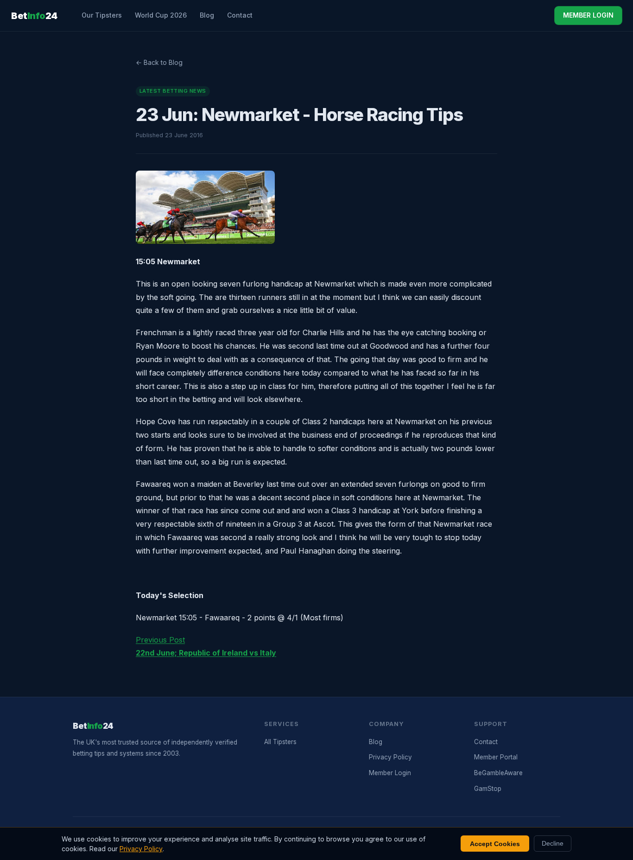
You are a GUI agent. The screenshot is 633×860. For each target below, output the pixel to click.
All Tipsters (280, 741)
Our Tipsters (102, 15)
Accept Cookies (495, 843)
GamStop (487, 788)
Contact (240, 15)
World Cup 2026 (161, 15)
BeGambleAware (498, 773)
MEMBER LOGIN (588, 15)
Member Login (390, 773)
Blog (207, 15)
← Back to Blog (159, 62)
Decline (552, 843)
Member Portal (496, 757)
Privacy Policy (390, 757)
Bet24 (34, 15)
